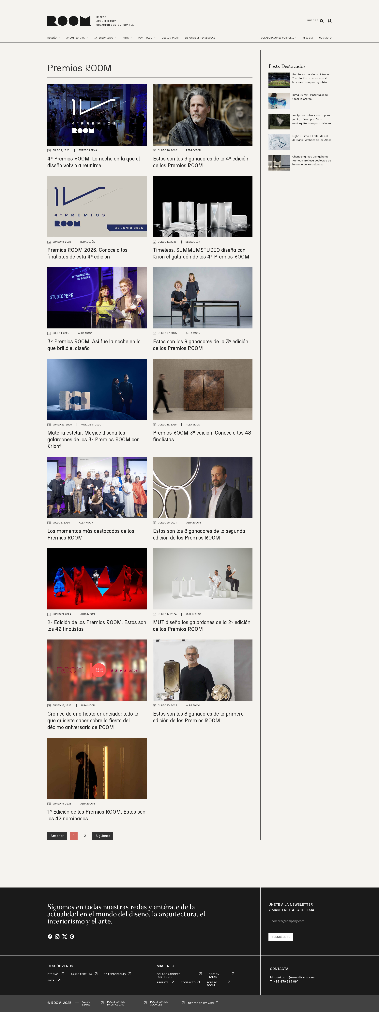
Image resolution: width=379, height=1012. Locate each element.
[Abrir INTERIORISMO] (115, 38)
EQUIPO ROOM (211, 984)
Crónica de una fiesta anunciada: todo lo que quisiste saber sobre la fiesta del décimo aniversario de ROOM (92, 720)
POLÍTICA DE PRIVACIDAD (116, 1003)
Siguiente (103, 836)
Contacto (325, 38)
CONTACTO (188, 982)
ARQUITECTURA (81, 974)
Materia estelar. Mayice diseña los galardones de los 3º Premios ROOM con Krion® (93, 439)
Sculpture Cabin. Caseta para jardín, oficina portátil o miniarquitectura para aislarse (311, 119)
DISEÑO (52, 974)
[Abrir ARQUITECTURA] (87, 38)
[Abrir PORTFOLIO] (155, 38)
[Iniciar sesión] (329, 21)
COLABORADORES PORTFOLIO (168, 975)
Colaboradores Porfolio (278, 38)
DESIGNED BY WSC (201, 1003)
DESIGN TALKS (214, 975)
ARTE (50, 980)
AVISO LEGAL (86, 1003)
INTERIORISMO (115, 974)
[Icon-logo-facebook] (50, 936)
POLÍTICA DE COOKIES (159, 1003)
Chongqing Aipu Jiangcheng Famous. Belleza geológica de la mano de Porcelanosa (311, 160)
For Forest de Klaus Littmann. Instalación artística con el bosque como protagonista (311, 78)
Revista (308, 38)
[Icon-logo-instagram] (57, 936)
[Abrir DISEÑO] (59, 38)
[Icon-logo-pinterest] (72, 936)
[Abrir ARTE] (131, 38)
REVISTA (162, 982)
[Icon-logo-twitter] (64, 936)
